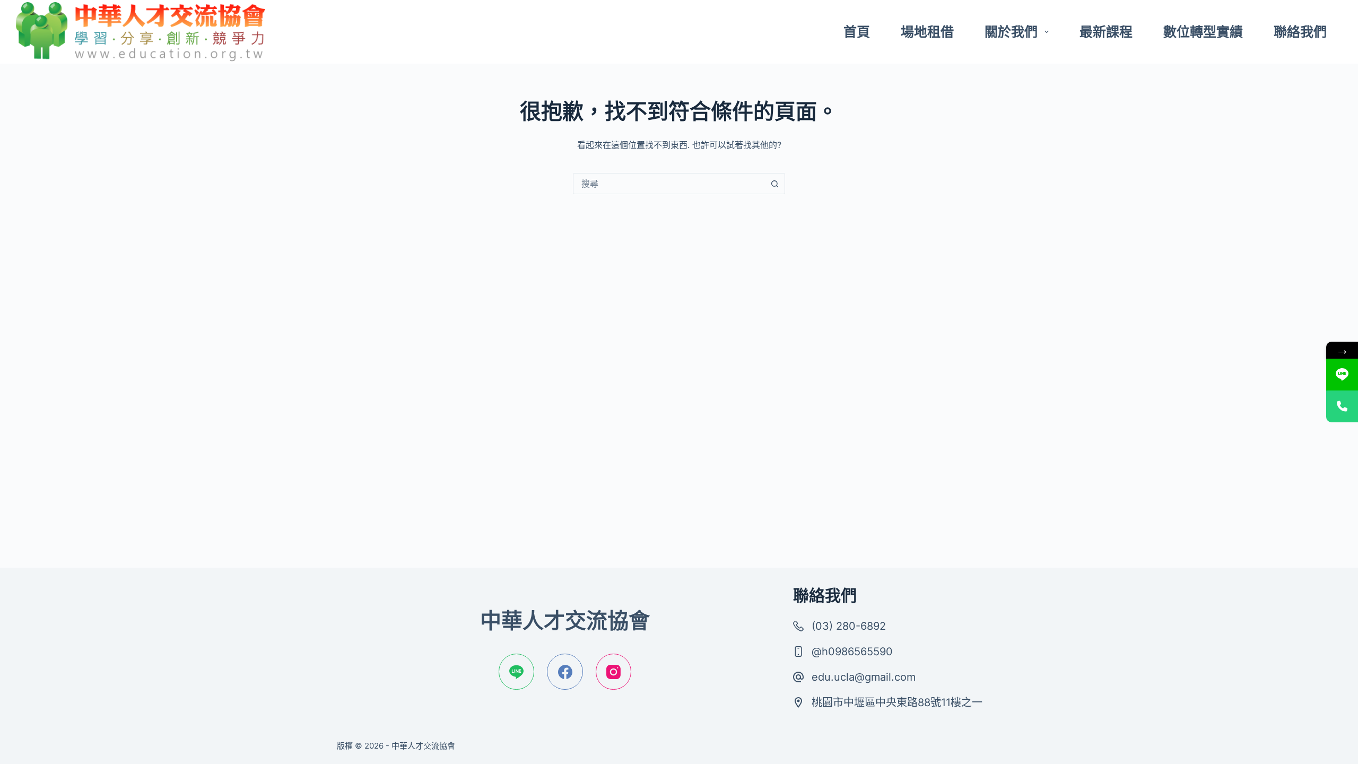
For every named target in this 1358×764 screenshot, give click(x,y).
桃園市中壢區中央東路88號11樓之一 (897, 702)
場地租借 (927, 32)
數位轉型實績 (1203, 32)
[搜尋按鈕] (774, 183)
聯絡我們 (1300, 32)
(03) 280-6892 (849, 626)
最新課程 (1106, 32)
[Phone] (1342, 406)
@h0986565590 (852, 651)
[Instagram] (614, 672)
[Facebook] (565, 672)
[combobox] (668, 183)
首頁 (856, 32)
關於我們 (1011, 32)
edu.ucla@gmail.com (864, 677)
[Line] (517, 672)
